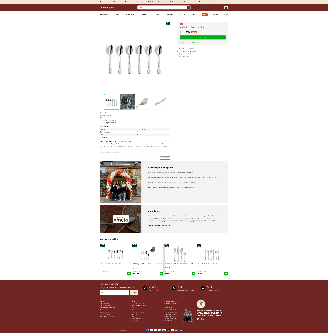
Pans (118, 14)
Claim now (134, 292)
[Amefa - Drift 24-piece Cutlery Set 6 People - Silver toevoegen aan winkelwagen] (193, 273)
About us (134, 316)
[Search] (188, 7)
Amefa (106, 19)
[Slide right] (168, 102)
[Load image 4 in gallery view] (158, 102)
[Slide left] (102, 102)
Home (101, 19)
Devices (182, 14)
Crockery (156, 14)
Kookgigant (125, 330)
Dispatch (134, 320)
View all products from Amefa (159, 226)
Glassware (169, 14)
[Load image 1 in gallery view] (111, 102)
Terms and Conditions (138, 303)
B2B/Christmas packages (139, 305)
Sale (204, 14)
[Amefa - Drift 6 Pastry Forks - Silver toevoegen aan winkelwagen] (226, 273)
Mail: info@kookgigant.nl (106, 305)
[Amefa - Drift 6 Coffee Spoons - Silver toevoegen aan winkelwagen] (129, 273)
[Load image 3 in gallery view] (143, 102)
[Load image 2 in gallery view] (127, 102)
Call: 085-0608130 (104, 303)
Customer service (137, 310)
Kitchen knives (105, 14)
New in (226, 14)
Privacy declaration (137, 318)
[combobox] (164, 7)
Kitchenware (130, 14)
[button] (226, 7)
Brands (215, 14)
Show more (165, 158)
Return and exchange (138, 312)
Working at (135, 314)
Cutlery (144, 14)
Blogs (133, 307)
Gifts (194, 14)
